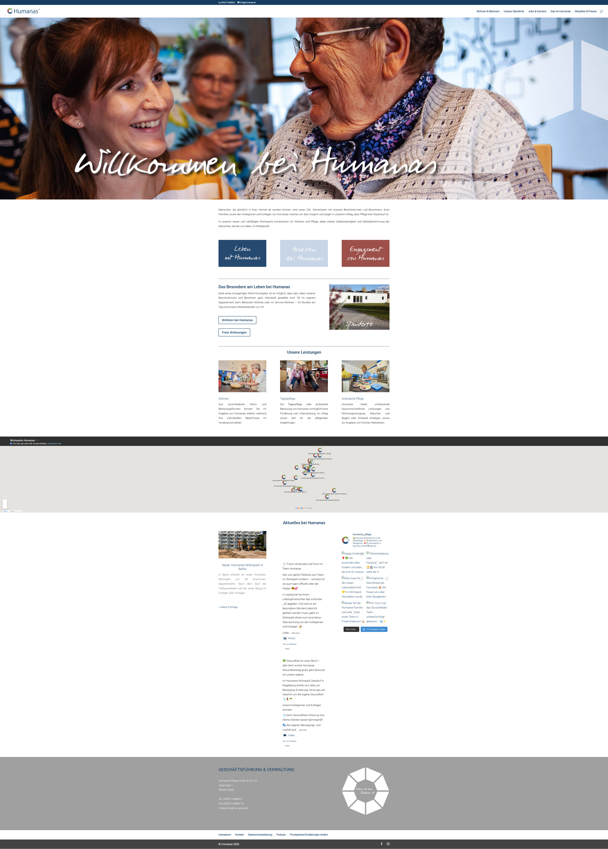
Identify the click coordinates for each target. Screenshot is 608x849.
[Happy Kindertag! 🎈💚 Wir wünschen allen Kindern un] (353, 562)
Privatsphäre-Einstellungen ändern (309, 834)
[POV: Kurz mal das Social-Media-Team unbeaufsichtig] (378, 612)
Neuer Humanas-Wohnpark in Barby (242, 567)
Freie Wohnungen (234, 332)
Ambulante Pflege (353, 398)
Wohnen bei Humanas (237, 320)
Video (291, 735)
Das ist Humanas (561, 11)
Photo (291, 638)
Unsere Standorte (514, 11)
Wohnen (223, 398)
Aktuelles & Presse (586, 11)
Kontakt (239, 834)
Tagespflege (287, 398)
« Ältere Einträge (228, 607)
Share (287, 649)
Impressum (224, 834)
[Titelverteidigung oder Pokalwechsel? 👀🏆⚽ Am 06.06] (378, 562)
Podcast (281, 834)
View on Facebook (289, 644)
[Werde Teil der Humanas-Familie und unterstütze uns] (353, 612)
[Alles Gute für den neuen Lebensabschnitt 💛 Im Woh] (353, 587)
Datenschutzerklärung (260, 834)
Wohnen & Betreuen (488, 11)
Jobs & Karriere (537, 11)
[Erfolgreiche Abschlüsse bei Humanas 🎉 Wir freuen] (378, 587)
